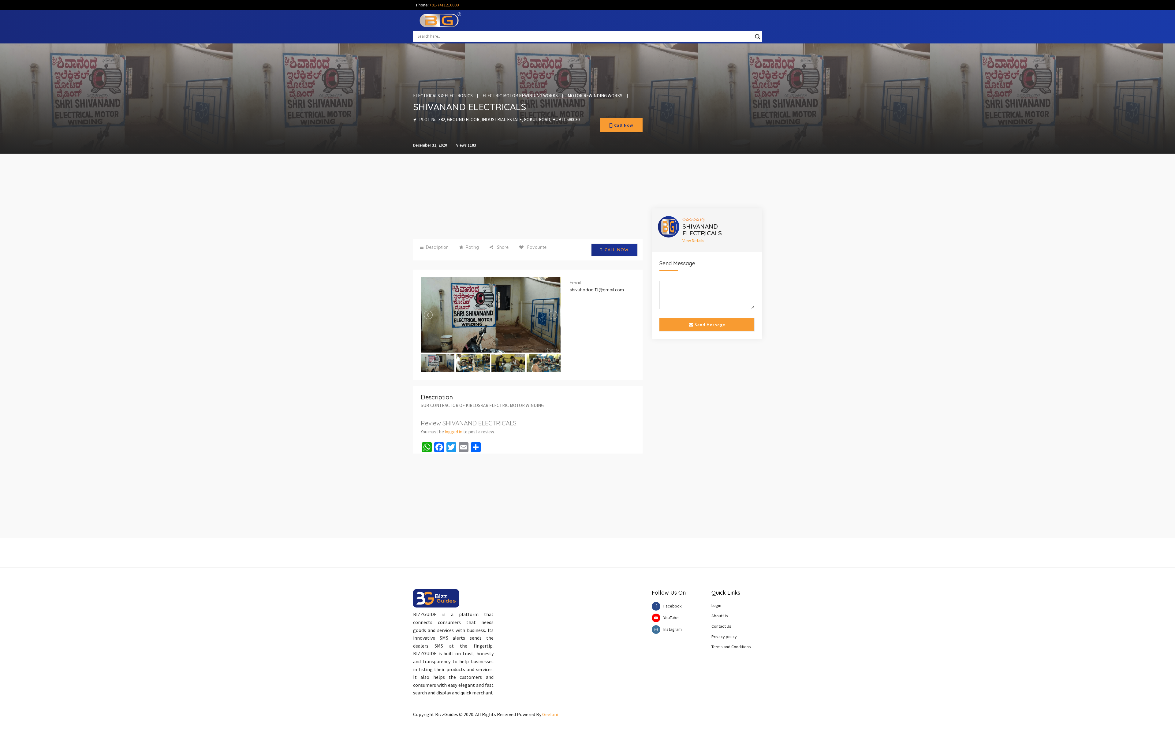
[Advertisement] (528, 196)
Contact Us (721, 626)
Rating (472, 247)
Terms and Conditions (731, 646)
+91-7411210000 (444, 5)
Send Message (709, 324)
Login (716, 605)
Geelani (550, 714)
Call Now (623, 125)
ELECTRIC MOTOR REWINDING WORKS (520, 96)
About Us (719, 616)
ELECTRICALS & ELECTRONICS (443, 96)
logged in (453, 432)
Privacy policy (724, 636)
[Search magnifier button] (757, 36)
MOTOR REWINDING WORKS (595, 96)
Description (437, 247)
